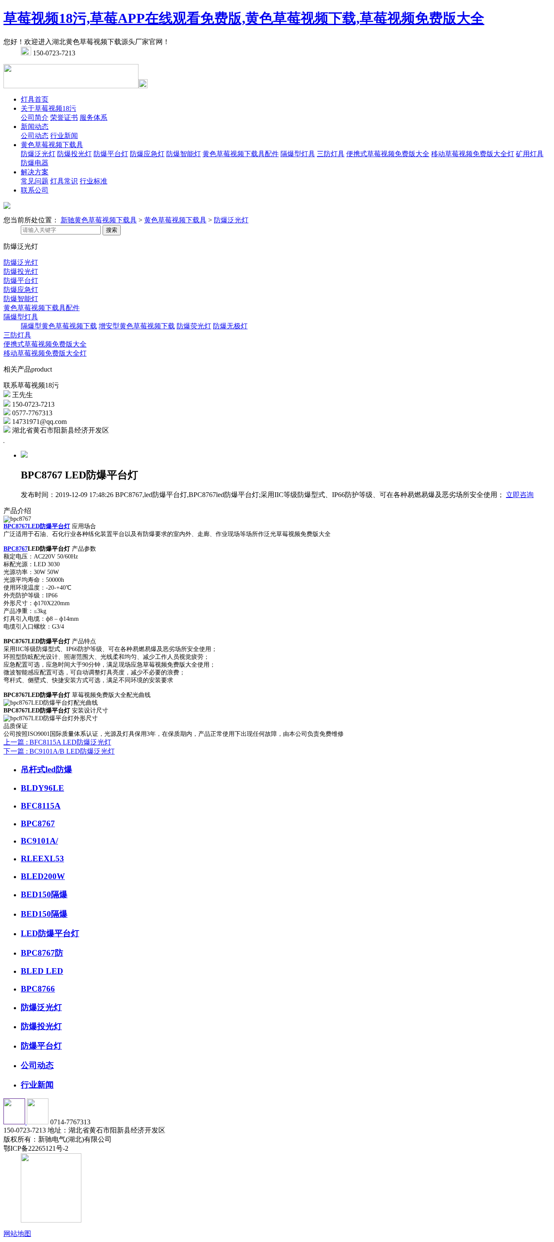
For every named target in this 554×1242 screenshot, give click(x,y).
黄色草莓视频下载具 (52, 144)
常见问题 (34, 181)
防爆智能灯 (183, 153)
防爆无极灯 (230, 326)
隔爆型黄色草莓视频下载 (59, 326)
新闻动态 (34, 126)
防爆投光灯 (74, 153)
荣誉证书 (64, 117)
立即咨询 (520, 494)
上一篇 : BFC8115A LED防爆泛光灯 (57, 742)
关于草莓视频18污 (48, 108)
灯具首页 (34, 99)
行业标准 (93, 181)
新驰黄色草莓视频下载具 (99, 220)
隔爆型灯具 (297, 153)
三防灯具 (331, 153)
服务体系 (93, 117)
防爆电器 (34, 163)
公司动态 (34, 135)
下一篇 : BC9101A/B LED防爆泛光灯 (59, 751)
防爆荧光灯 (194, 326)
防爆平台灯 (110, 153)
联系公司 (34, 190)
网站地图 (17, 1233)
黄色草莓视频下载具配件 (241, 153)
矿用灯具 (530, 153)
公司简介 (34, 117)
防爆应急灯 (147, 153)
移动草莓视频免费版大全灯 (472, 153)
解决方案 (34, 172)
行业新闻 (64, 135)
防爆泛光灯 (38, 153)
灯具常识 (64, 181)
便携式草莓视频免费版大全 (387, 153)
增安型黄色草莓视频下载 (137, 326)
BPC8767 (15, 549)
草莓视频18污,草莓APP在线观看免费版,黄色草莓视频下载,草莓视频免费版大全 (243, 18)
